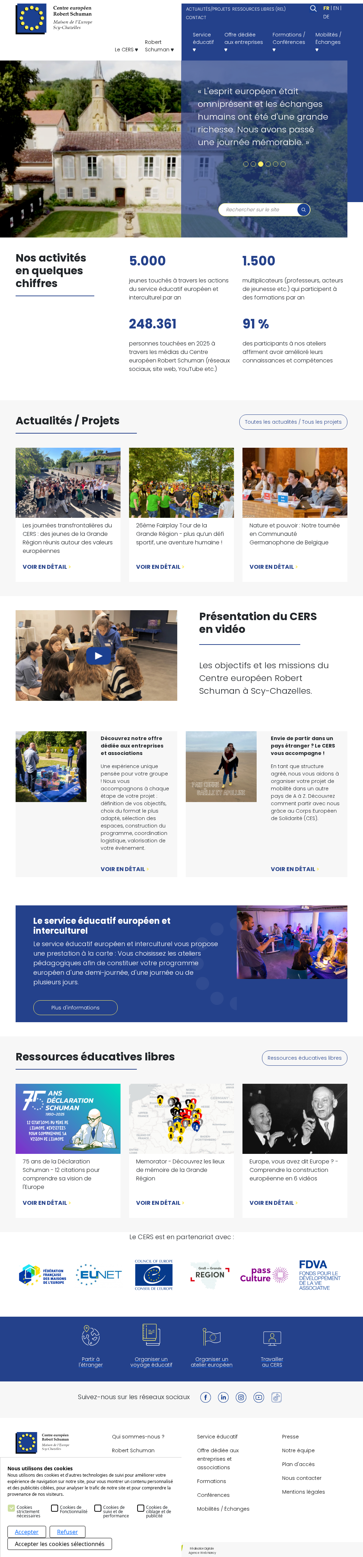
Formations (211, 1481)
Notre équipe (298, 1450)
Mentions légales (303, 1491)
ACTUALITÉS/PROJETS (208, 9)
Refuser (67, 1532)
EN (336, 8)
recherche (303, 210)
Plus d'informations (75, 1007)
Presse (290, 1436)
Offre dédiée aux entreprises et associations (218, 1459)
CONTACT (196, 18)
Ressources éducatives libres (305, 1057)
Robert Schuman (133, 1450)
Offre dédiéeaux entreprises (243, 38)
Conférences (213, 1495)
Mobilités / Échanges (223, 1508)
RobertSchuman (158, 46)
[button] (246, 164)
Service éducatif (217, 1436)
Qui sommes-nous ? (138, 1436)
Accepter (27, 1532)
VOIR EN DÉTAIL (47, 567)
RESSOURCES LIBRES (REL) (259, 9)
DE (326, 16)
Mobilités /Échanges (328, 38)
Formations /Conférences (289, 38)
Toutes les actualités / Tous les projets (293, 421)
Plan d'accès (298, 1464)
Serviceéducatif (203, 38)
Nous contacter (302, 1478)
